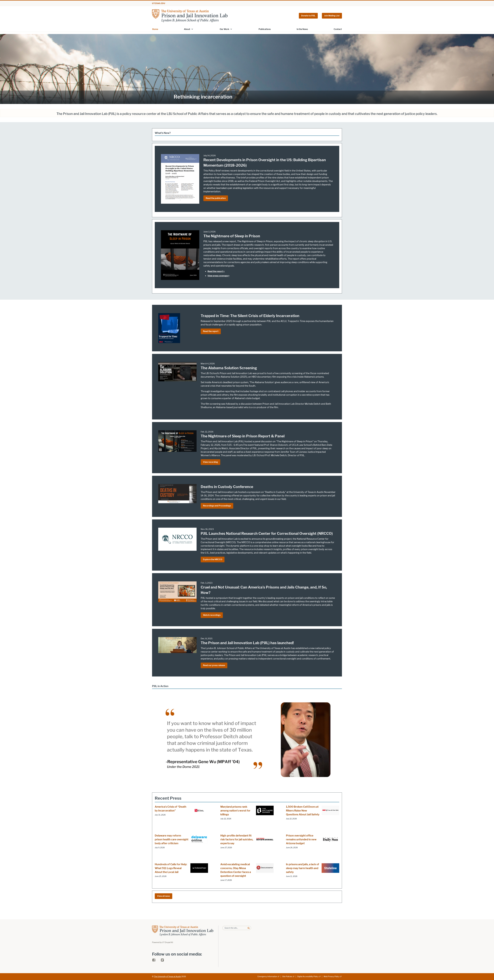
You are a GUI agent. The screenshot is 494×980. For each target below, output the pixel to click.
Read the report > (216, 271)
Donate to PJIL (308, 15)
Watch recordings (211, 615)
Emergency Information (267, 976)
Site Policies (287, 976)
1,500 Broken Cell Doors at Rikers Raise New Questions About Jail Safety (302, 810)
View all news (163, 896)
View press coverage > (218, 276)
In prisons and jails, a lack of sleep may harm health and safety (302, 868)
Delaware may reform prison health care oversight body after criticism (171, 839)
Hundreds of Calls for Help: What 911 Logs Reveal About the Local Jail (171, 868)
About (187, 29)
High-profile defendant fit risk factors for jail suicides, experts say (236, 839)
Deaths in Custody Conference (227, 487)
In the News (302, 29)
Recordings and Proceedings (217, 505)
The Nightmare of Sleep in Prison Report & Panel (243, 436)
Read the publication (216, 198)
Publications (265, 29)
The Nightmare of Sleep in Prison (231, 236)
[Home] (190, 15)
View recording (210, 462)
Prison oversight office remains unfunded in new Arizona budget (301, 839)
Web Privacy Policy (331, 976)
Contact (338, 29)
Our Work (224, 29)
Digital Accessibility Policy (307, 976)
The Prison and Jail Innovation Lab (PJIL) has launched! (247, 643)
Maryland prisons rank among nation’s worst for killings (235, 810)
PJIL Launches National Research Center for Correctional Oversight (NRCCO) (267, 533)
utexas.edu (158, 3)
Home (155, 29)
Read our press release (214, 665)
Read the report (210, 331)
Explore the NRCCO (212, 559)
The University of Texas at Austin (167, 976)
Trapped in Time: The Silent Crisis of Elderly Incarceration (250, 316)
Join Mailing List (332, 15)
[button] (192, 29)
